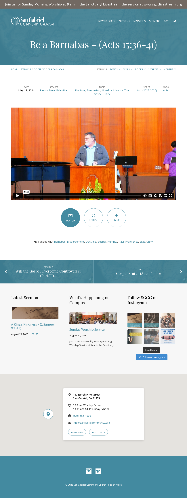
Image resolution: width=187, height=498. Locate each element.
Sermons (154, 21)
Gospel (102, 241)
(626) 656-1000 (82, 415)
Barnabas (60, 241)
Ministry (118, 90)
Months (168, 69)
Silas (142, 241)
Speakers (153, 69)
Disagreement (75, 241)
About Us (124, 21)
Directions (98, 432)
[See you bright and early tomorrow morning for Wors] (134, 320)
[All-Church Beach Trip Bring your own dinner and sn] (168, 336)
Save (116, 220)
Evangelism (93, 90)
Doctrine (39, 69)
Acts (165, 90)
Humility (107, 90)
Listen (93, 220)
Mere (119, 484)
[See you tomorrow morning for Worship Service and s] (134, 336)
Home (14, 69)
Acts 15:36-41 (128, 44)
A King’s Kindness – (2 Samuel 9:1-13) (33, 326)
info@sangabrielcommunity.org (91, 422)
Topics (114, 69)
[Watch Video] (33, 334)
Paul (121, 241)
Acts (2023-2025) (146, 90)
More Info (77, 432)
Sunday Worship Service (87, 329)
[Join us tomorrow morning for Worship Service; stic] (151, 320)
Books (139, 69)
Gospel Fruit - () (138, 273)
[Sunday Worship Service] (93, 322)
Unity (107, 94)
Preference (131, 241)
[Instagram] (88, 471)
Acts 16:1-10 (150, 273)
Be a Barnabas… (56, 69)
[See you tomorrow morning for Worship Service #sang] (151, 336)
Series (126, 69)
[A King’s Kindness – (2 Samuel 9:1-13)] (35, 317)
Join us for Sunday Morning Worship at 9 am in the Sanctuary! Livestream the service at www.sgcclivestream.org (93, 4)
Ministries (139, 21)
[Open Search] (174, 21)
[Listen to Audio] (37, 334)
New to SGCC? (106, 21)
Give (166, 21)
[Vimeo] (98, 471)
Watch (70, 220)
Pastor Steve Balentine (54, 90)
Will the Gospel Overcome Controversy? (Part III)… (48, 273)
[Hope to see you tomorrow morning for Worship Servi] (168, 320)
